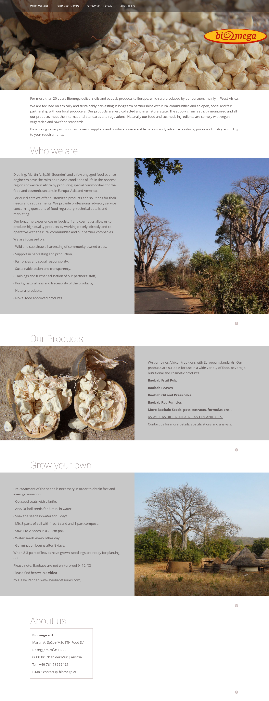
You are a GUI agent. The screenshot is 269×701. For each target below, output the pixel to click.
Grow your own (99, 6)
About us (127, 6)
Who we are (39, 6)
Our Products (68, 6)
